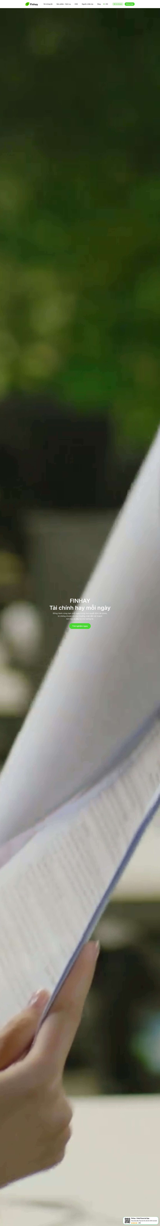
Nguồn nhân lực (87, 4)
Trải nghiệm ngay (80, 626)
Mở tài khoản (118, 4)
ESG (76, 4)
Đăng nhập (129, 4)
